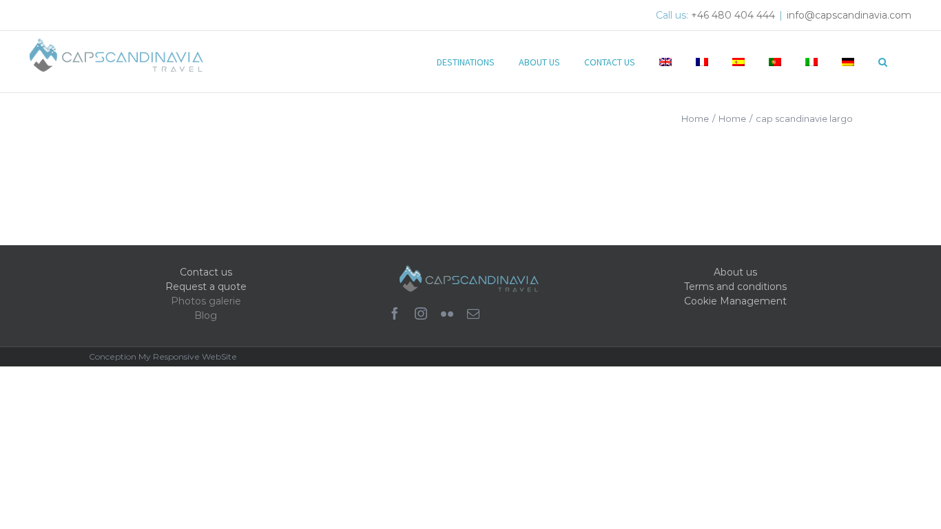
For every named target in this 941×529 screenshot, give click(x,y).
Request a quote (206, 286)
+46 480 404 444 (733, 15)
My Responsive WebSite (187, 356)
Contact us (206, 272)
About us (735, 272)
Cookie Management (735, 301)
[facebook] (395, 313)
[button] (882, 60)
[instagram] (421, 313)
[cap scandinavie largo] (192, 189)
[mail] (473, 313)
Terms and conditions (735, 286)
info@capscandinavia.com (849, 15)
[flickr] (447, 313)
